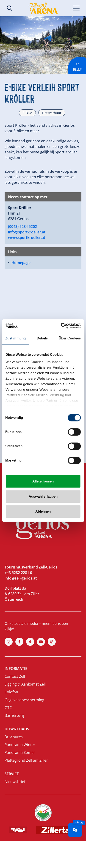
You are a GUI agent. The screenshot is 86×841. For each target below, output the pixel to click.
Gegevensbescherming (24, 699)
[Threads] (52, 642)
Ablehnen (43, 511)
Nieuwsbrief (15, 781)
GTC (8, 707)
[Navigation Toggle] (76, 8)
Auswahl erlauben (43, 496)
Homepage (21, 262)
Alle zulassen (43, 481)
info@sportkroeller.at (26, 232)
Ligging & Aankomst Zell (25, 684)
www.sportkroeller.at (26, 237)
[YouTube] (41, 642)
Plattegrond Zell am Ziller (26, 760)
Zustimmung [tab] (15, 338)
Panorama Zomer (20, 752)
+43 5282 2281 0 (18, 572)
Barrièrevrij (14, 715)
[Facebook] (19, 642)
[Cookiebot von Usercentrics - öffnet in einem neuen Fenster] (61, 326)
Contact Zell (15, 676)
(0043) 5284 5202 (22, 226)
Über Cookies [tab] (70, 338)
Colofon (11, 692)
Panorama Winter (20, 744)
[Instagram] (9, 642)
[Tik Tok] (30, 642)
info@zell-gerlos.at (21, 578)
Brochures (14, 736)
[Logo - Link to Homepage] (43, 8)
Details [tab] (42, 338)
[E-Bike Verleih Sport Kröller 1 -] (43, 45)
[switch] (74, 432)
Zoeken (10, 8)
